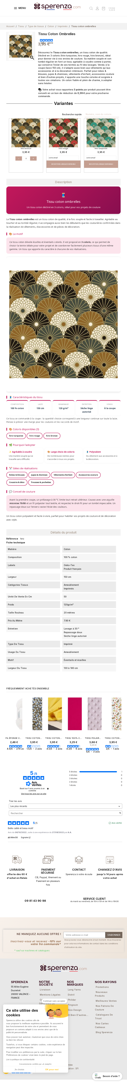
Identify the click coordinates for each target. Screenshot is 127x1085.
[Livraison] (48, 859)
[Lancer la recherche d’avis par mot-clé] (120, 813)
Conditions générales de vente (47, 1003)
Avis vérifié (117, 823)
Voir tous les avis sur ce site (33, 794)
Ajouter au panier (20, 754)
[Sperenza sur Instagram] (37, 909)
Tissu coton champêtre (113, 738)
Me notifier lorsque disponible (63, 164)
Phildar (72, 999)
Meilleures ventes (106, 1001)
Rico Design (75, 1010)
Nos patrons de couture (104, 1008)
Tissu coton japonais (33, 738)
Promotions (102, 987)
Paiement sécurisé (48, 871)
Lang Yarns (74, 989)
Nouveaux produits (101, 994)
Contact (79, 869)
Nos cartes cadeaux (102, 1025)
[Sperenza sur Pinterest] (45, 909)
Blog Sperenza (104, 1032)
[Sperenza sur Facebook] (28, 909)
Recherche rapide (72, 114)
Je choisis (19, 1069)
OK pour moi (52, 1069)
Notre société (46, 983)
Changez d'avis (110, 869)
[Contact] (17, 859)
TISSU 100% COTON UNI (73, 738)
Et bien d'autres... (78, 1015)
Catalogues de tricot (104, 1016)
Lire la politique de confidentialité (20, 1060)
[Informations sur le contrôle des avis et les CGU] (48, 788)
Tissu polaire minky (93, 738)
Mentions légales (50, 994)
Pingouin (73, 1005)
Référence (12, 538)
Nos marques (75, 983)
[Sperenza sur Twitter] (19, 909)
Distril (71, 994)
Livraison (17, 869)
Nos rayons (105, 982)
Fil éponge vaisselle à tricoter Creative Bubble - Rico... (14, 738)
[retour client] (110, 859)
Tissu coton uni (53, 738)
